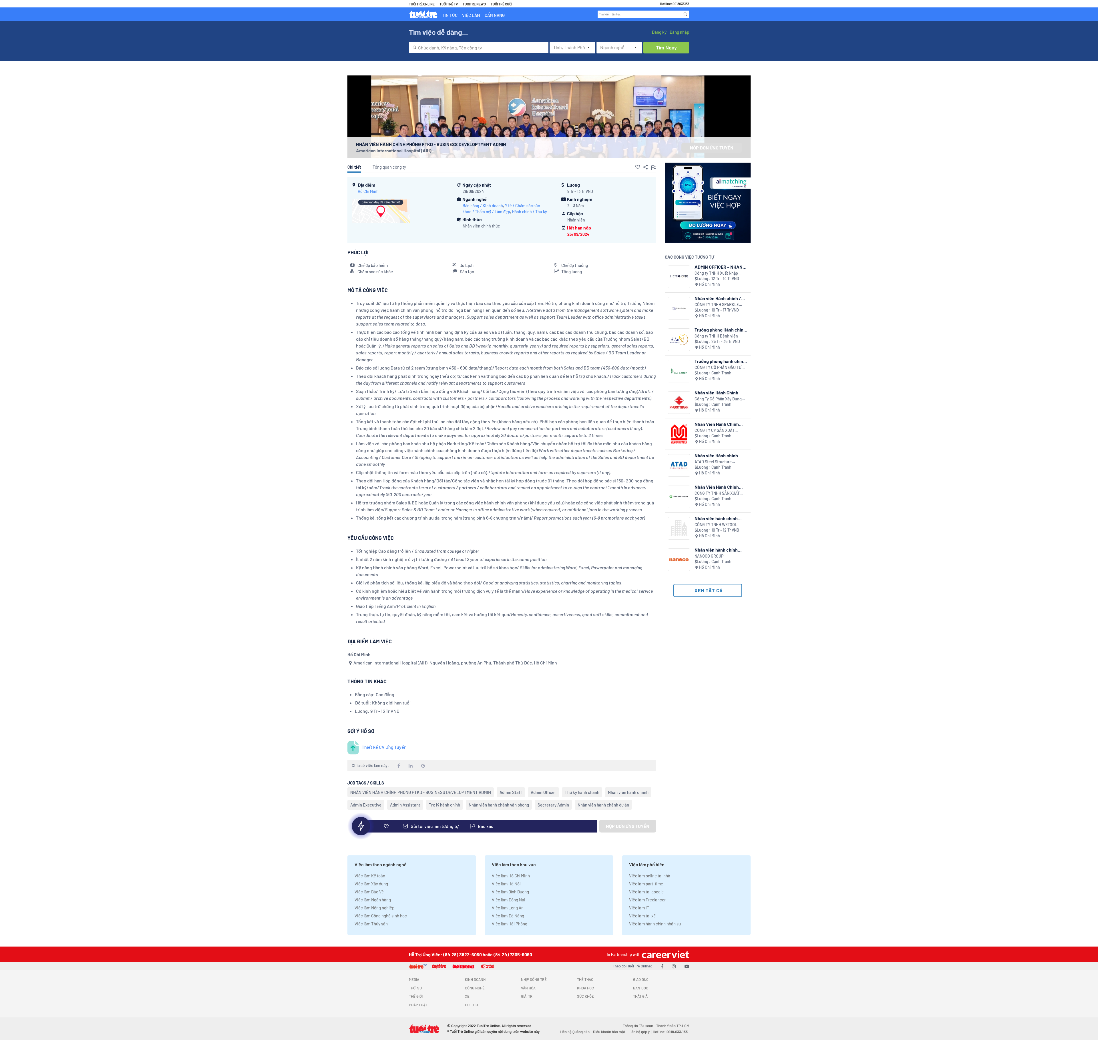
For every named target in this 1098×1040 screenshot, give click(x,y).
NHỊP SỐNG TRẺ (534, 979)
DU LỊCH (471, 1005)
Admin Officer (543, 792)
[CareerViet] (664, 954)
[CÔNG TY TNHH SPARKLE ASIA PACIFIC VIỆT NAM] (679, 308)
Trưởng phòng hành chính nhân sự (720, 361)
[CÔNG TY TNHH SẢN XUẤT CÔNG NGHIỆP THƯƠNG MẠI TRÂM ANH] (679, 497)
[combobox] (478, 47)
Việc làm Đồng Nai (508, 899)
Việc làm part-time (646, 883)
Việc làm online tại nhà (649, 875)
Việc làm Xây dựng (371, 883)
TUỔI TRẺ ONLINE (422, 4)
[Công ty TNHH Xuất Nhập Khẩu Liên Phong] (679, 277)
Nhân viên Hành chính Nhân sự (716, 455)
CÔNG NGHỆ (475, 988)
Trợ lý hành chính (444, 804)
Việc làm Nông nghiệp (374, 907)
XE (467, 996)
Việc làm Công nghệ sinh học (381, 915)
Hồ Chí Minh (368, 191)
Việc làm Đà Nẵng (508, 915)
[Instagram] (674, 966)
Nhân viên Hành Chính (716, 392)
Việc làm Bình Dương (510, 891)
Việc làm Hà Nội (506, 883)
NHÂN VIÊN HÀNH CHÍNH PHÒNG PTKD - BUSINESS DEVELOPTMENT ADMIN (420, 792)
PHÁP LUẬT (418, 1005)
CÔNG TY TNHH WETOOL (716, 524)
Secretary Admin (553, 804)
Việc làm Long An (508, 907)
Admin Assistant (405, 804)
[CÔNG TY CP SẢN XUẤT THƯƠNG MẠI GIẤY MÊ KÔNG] (679, 434)
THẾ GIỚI (416, 996)
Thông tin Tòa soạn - (639, 1025)
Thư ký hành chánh (582, 792)
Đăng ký (659, 32)
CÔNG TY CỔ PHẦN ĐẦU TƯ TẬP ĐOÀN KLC (718, 367)
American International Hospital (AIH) (393, 150)
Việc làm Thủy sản (371, 923)
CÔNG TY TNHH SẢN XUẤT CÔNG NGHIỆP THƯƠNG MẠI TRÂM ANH (719, 493)
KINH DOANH (475, 979)
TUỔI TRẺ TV (448, 4)
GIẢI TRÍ (527, 996)
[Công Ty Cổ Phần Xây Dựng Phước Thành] (679, 403)
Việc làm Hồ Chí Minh (511, 875)
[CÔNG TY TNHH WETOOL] (679, 528)
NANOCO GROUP (709, 556)
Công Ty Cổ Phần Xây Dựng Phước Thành (718, 399)
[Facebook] (662, 966)
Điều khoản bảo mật (609, 1031)
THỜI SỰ (415, 988)
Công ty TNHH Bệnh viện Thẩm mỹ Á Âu (716, 336)
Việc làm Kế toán (370, 875)
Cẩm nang (495, 15)
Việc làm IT (639, 907)
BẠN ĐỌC (640, 988)
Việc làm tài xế (642, 915)
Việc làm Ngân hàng (373, 899)
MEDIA (414, 979)
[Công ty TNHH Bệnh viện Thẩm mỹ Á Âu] (679, 340)
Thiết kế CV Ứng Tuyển (384, 747)
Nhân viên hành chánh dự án (603, 804)
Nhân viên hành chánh (628, 792)
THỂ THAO (585, 979)
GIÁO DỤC (641, 979)
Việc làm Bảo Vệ (369, 891)
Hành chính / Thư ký (529, 211)
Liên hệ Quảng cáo (575, 1031)
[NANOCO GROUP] (679, 560)
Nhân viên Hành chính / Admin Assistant (718, 298)
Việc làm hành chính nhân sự (655, 923)
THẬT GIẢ (640, 996)
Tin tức (450, 15)
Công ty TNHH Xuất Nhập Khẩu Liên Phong (716, 273)
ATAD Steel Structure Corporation (713, 462)
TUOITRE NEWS (474, 4)
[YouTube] (687, 966)
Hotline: (670, 1031)
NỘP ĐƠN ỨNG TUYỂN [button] (711, 147)
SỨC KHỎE (585, 996)
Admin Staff (511, 792)
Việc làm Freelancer (647, 899)
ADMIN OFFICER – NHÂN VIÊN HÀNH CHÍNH (719, 267)
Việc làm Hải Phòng (509, 923)
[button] (637, 167)
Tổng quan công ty (389, 166)
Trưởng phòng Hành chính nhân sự (720, 329)
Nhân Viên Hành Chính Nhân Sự (717, 424)
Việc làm (471, 15)
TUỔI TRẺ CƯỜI (501, 4)
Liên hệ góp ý (639, 1031)
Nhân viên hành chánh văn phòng (499, 804)
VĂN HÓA (528, 988)
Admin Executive (365, 804)
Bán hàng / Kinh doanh (483, 205)
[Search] (685, 14)
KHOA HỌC (585, 988)
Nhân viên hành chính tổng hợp (716, 518)
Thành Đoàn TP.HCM (672, 1025)
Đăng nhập (679, 32)
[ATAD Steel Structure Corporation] (679, 465)
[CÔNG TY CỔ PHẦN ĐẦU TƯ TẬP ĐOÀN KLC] (679, 371)
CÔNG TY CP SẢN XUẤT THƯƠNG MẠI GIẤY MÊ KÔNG (719, 430)
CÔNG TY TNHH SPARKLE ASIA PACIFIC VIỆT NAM (717, 305)
